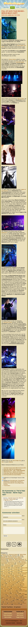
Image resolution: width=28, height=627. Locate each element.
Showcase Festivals (8, 598)
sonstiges (3, 599)
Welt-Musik (23, 603)
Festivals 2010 (7, 569)
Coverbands (4, 561)
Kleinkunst (3, 587)
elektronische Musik (21, 563)
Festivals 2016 (17, 571)
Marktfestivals (22, 591)
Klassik (9, 586)
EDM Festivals (11, 563)
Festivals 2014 (24, 570)
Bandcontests (6, 555)
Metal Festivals (4, 592)
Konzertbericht (10, 483)
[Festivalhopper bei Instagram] (8, 544)
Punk (20, 595)
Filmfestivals (9, 580)
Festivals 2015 (7, 571)
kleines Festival (17, 586)
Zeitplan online (7, 604)
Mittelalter (14, 592)
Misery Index (21, 98)
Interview (17, 584)
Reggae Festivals (5, 597)
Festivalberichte (13, 480)
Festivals (6, 7)
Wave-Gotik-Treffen (17, 601)
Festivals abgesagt (7, 577)
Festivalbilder (21, 480)
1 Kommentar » (7, 485)
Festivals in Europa (19, 577)
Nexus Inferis (12, 59)
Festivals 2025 (4, 576)
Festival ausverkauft (9, 564)
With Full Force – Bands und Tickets (13, 472)
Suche (23, 7)
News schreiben (7, 617)
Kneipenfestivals (13, 587)
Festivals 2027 (23, 576)
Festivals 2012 (13, 481)
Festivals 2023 (9, 575)
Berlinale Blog (17, 558)
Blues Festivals (18, 559)
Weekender (3, 603)
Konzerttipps (18, 483)
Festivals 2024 (18, 575)
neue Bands (15, 593)
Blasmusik (3, 559)
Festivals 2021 (16, 574)
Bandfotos (14, 555)
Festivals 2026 (13, 576)
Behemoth (4, 232)
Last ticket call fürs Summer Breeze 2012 (14, 473)
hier (3, 462)
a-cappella (3, 554)
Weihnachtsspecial (13, 603)
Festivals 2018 (14, 572)
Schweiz (25, 597)
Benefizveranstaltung (6, 558)
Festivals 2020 (7, 574)
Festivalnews (7, 481)
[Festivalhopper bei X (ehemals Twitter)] (14, 544)
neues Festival (21, 594)
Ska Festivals (19, 598)
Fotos (17, 7)
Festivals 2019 (24, 572)
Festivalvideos (19, 578)
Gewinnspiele (14, 581)
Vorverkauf (17, 600)
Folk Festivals (18, 580)
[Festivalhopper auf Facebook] (19, 544)
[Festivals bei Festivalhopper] (14, 3)
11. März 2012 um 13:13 (7, 500)
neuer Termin (11, 594)
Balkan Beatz (23, 554)
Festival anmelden (8, 613)
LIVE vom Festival (11, 591)
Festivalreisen (17, 566)
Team (21, 620)
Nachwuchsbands (5, 593)
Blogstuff (11, 559)
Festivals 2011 (17, 569)
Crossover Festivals (14, 561)
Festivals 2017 (4, 572)
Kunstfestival (16, 588)
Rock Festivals (15, 597)
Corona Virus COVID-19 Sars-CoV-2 (17, 560)
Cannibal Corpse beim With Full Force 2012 (15, 467)
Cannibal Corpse (8, 322)
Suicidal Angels (20, 62)
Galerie (10, 462)
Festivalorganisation (6, 566)
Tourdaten (22, 599)
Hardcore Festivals (11, 582)
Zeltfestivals (17, 604)
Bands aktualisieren (8, 615)
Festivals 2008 (14, 567)
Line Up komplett (15, 589)
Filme (2, 580)
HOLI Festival (11, 583)
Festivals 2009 (24, 567)
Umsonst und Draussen (6, 600)
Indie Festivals (20, 583)
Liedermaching (4, 589)
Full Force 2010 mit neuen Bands (12, 474)
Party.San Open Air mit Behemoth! (12, 469)
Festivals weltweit (9, 578)
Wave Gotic (7, 601)
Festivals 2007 (4, 567)
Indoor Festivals (8, 584)
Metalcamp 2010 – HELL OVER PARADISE (14, 470)
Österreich (3, 595)
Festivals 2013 (14, 570)
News (12, 7)
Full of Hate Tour (17, 460)
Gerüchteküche (4, 581)
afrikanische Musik (13, 554)
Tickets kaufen (12, 599)
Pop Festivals (12, 595)
